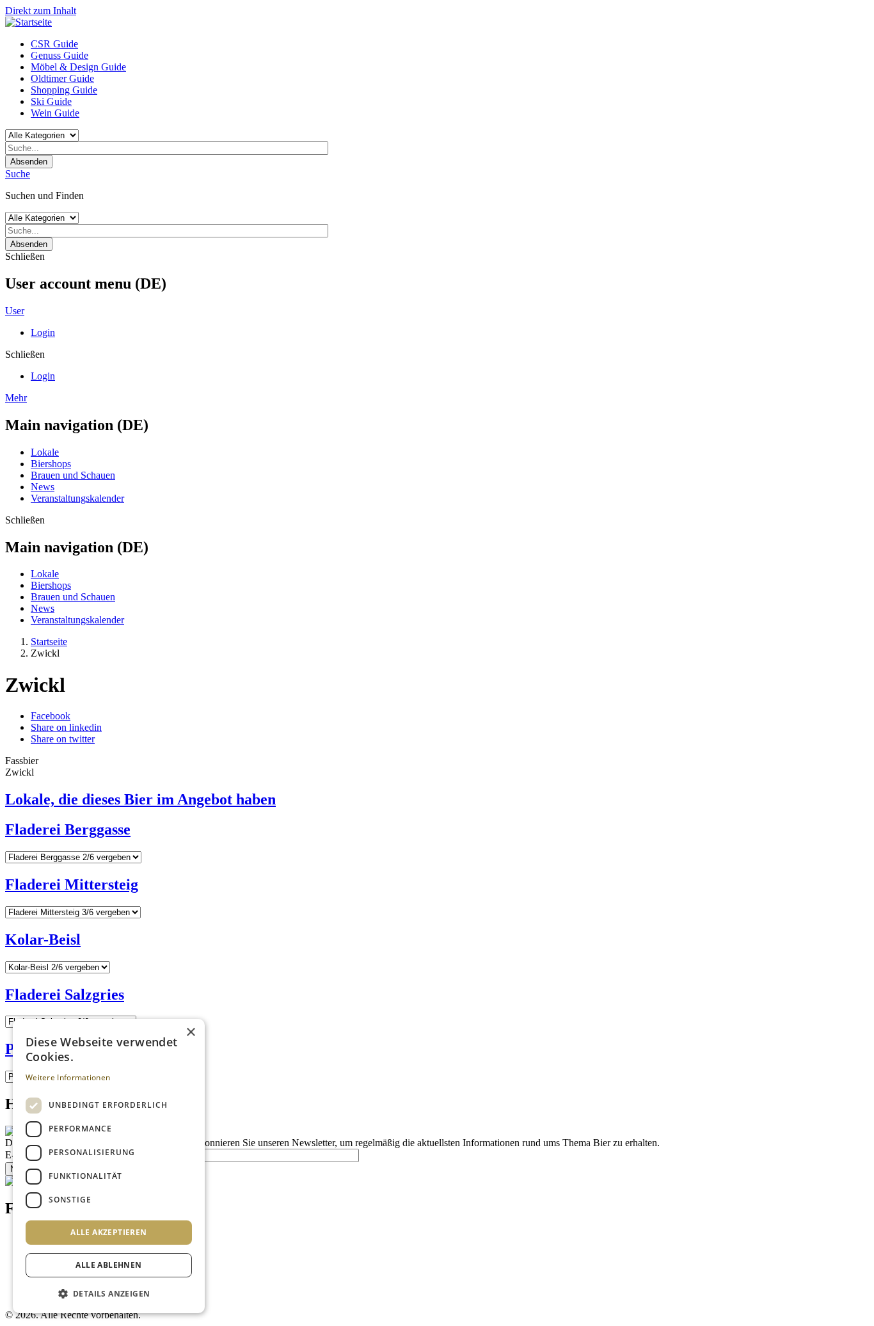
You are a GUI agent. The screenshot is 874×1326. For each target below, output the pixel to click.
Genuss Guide (59, 55)
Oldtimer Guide (62, 78)
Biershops (51, 463)
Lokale (45, 452)
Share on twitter (63, 738)
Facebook (50, 715)
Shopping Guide (64, 89)
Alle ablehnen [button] (108, 1264)
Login (43, 332)
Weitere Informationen (68, 1077)
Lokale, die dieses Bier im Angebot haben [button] (140, 799)
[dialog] (109, 1166)
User (14, 310)
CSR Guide (54, 43)
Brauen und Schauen (73, 475)
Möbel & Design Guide (78, 66)
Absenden (28, 161)
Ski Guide (51, 101)
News (42, 486)
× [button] (190, 1032)
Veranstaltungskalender (77, 498)
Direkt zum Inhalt (40, 10)
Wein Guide (55, 113)
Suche (17, 173)
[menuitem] (450, 44)
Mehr (16, 397)
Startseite (49, 641)
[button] (109, 1293)
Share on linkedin (66, 727)
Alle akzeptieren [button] (108, 1232)
